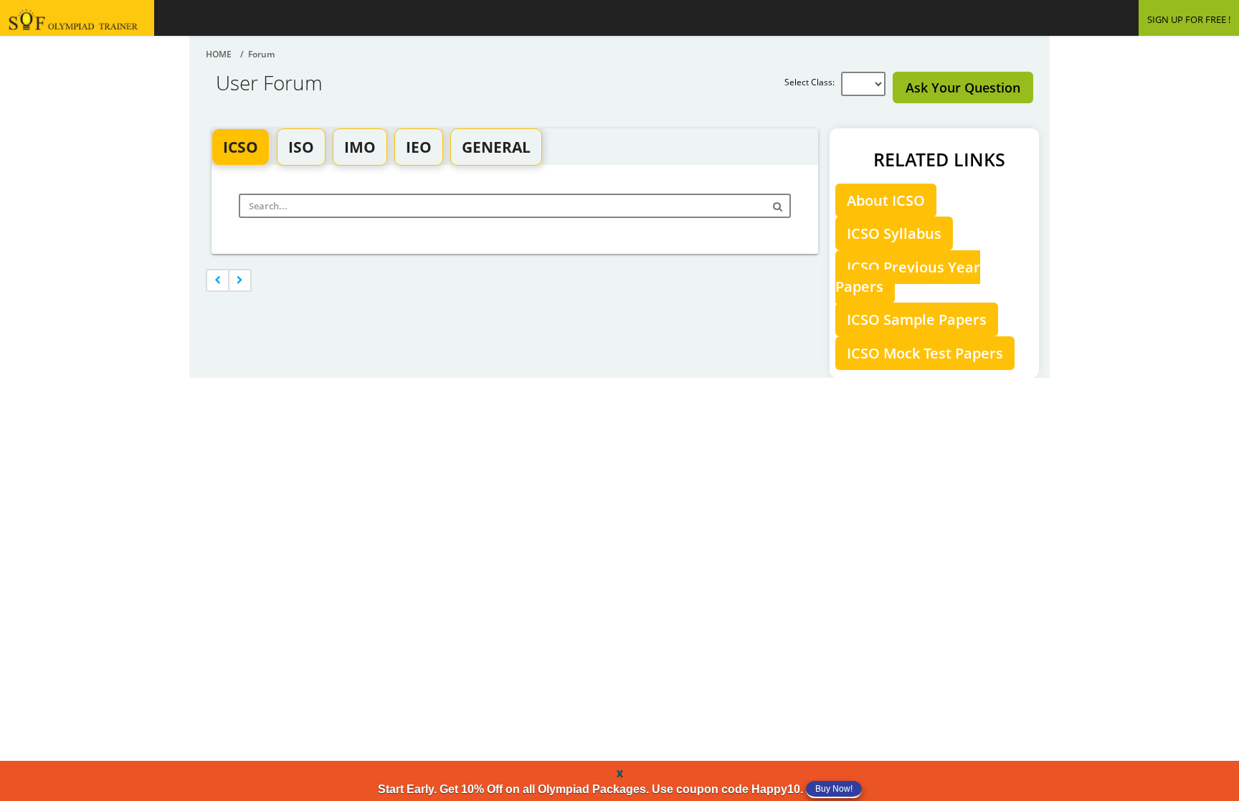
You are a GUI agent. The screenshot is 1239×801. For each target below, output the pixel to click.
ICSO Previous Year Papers (907, 276)
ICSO (240, 147)
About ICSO (886, 200)
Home (219, 54)
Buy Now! (834, 789)
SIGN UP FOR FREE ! (1188, 19)
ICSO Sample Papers (917, 319)
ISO (301, 147)
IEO (419, 147)
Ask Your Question (963, 87)
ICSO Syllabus (894, 233)
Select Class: (812, 82)
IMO (360, 147)
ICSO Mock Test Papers (925, 353)
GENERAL (496, 147)
